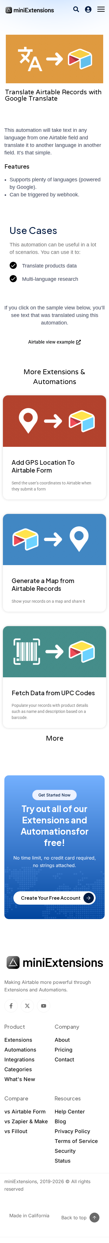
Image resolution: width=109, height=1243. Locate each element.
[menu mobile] (101, 9)
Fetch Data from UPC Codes (53, 693)
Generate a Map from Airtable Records (43, 584)
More (54, 738)
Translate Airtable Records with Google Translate (53, 95)
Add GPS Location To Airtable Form (43, 466)
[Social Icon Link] (11, 1006)
